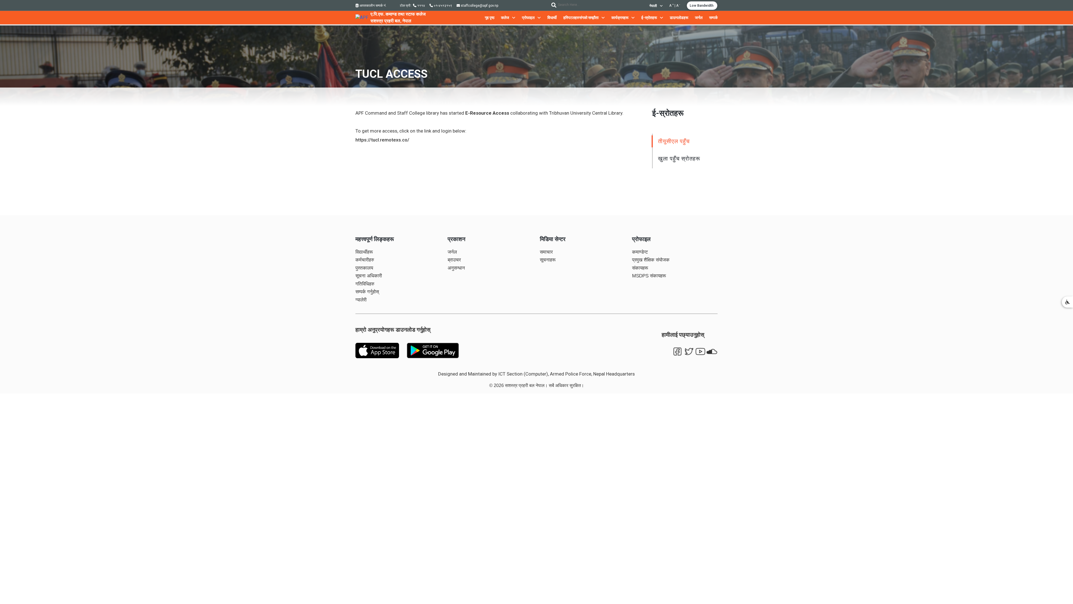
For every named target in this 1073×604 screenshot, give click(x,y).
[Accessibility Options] (1067, 302)
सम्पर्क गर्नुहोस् (367, 291)
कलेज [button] (505, 17)
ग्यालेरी (361, 300)
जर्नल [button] (698, 17)
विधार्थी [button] (552, 17)
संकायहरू (640, 268)
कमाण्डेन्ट (640, 252)
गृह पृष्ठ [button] (489, 17)
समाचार (546, 252)
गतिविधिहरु (364, 284)
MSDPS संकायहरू (649, 276)
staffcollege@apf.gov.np (479, 6)
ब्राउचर (454, 260)
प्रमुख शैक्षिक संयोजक (651, 260)
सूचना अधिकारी (368, 276)
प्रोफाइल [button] (528, 17)
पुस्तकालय (364, 268)
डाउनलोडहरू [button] (679, 17)
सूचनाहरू (548, 260)
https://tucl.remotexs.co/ (382, 140)
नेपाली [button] (653, 6)
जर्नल (452, 252)
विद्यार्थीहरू (364, 252)
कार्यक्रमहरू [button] (620, 17)
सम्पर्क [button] (713, 17)
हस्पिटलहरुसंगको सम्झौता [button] (581, 17)
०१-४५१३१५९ (442, 6)
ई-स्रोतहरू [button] (649, 17)
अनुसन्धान (456, 268)
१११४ (420, 6)
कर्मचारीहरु (364, 260)
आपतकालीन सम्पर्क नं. (372, 6)
